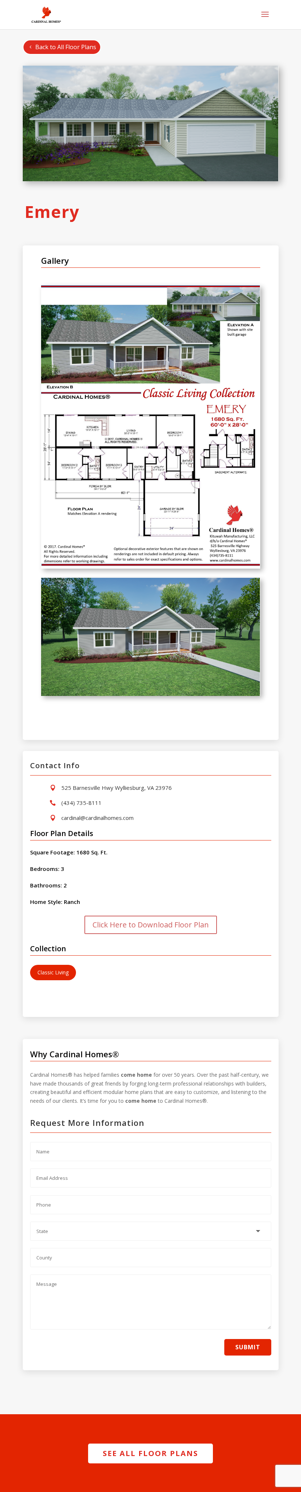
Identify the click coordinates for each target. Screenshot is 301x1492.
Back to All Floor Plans (65, 47)
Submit (247, 1347)
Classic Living (53, 972)
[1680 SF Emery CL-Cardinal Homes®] (150, 566)
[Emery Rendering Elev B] (150, 693)
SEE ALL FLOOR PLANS (150, 1453)
